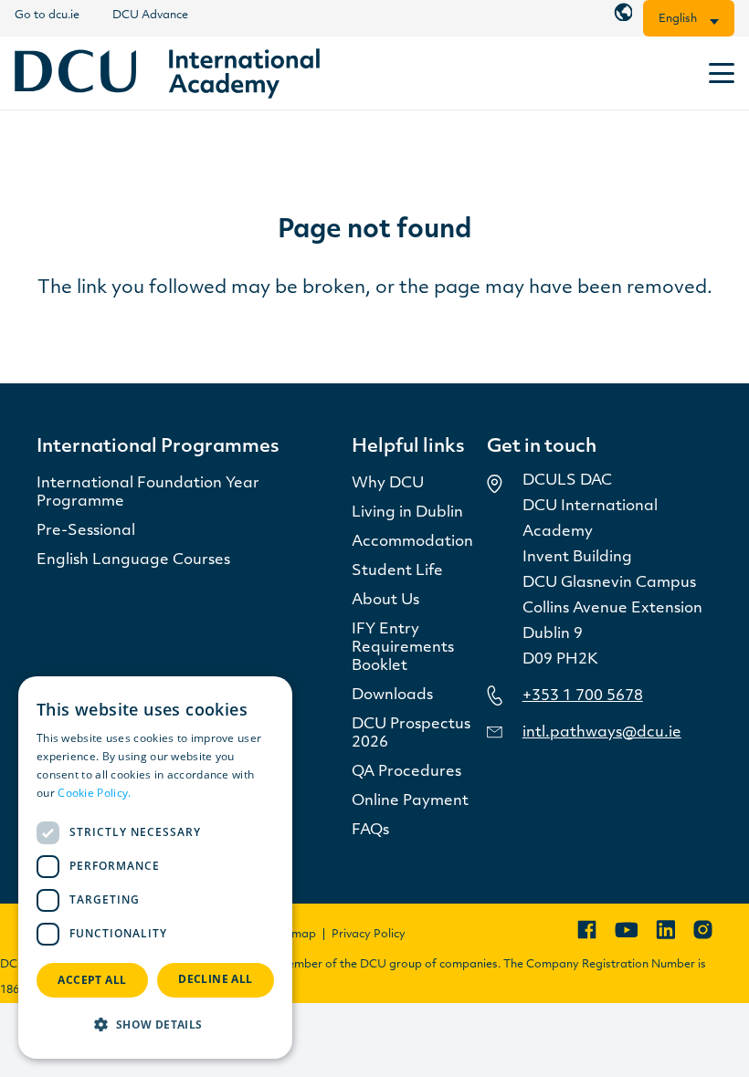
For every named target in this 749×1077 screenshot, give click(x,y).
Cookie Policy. (94, 792)
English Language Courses (133, 560)
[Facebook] (586, 929)
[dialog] (155, 867)
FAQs (370, 830)
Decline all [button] (215, 979)
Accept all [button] (92, 980)
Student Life (397, 571)
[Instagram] (702, 929)
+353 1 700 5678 (582, 696)
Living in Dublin (407, 513)
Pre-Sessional (86, 531)
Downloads (392, 695)
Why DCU (388, 483)
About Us (385, 600)
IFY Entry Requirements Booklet (403, 648)
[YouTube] (626, 929)
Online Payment (410, 801)
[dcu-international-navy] (167, 73)
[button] (721, 73)
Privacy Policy (369, 934)
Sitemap (293, 934)
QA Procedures (406, 772)
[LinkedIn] (665, 929)
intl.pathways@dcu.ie (601, 733)
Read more (163, 792)
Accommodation (412, 542)
